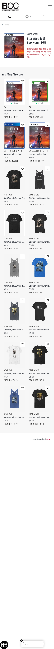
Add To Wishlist (22, 81)
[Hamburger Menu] (10, 17)
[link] (27, 16)
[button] (49, 644)
